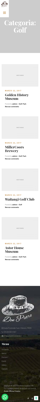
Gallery (4, 365)
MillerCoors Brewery (14, 149)
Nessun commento (12, 107)
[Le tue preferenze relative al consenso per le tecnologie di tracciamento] (36, 398)
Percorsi (4, 357)
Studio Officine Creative (12, 391)
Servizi (4, 353)
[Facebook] (28, 398)
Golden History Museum (17, 97)
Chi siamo (5, 349)
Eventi (4, 361)
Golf (20, 104)
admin (14, 104)
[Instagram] (32, 398)
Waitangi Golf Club (19, 199)
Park (24, 104)
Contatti (4, 369)
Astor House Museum (14, 250)
